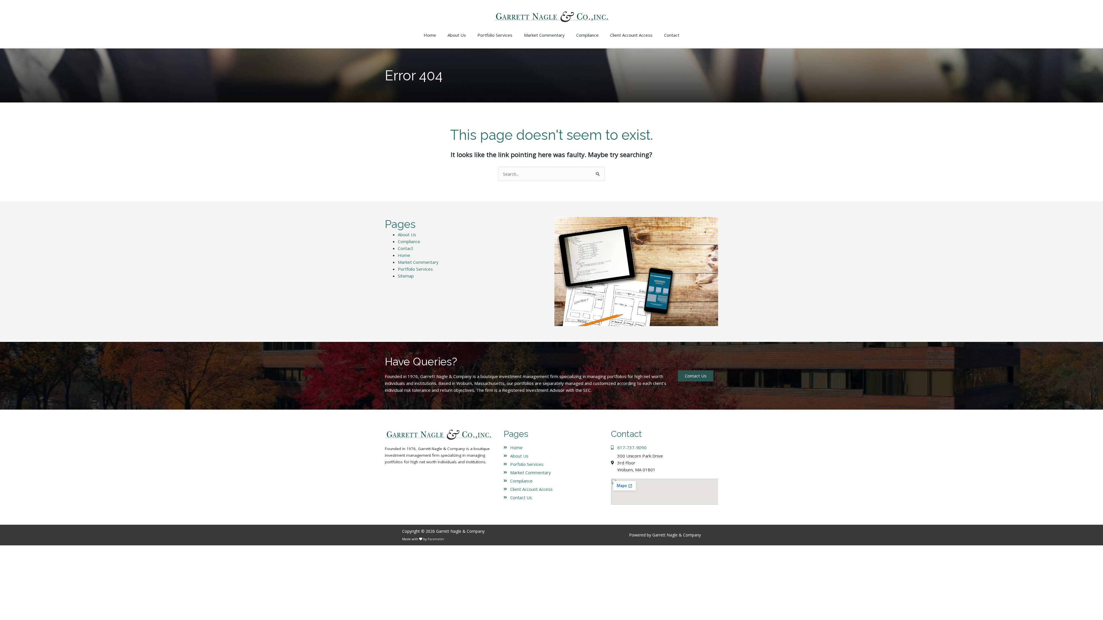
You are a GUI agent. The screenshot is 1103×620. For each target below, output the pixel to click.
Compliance (409, 241)
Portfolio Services (415, 269)
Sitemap (406, 276)
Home (404, 255)
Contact (405, 248)
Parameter (436, 539)
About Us (407, 234)
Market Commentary (418, 262)
